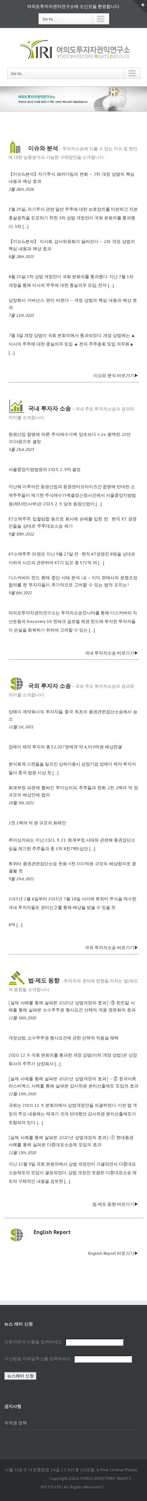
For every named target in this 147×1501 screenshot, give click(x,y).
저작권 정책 (15, 1422)
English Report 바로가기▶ (113, 1253)
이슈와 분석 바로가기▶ (115, 375)
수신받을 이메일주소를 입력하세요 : (39, 1358)
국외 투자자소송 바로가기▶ (111, 947)
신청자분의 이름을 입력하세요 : (34, 1341)
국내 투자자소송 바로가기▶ (111, 653)
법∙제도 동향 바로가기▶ (115, 1204)
